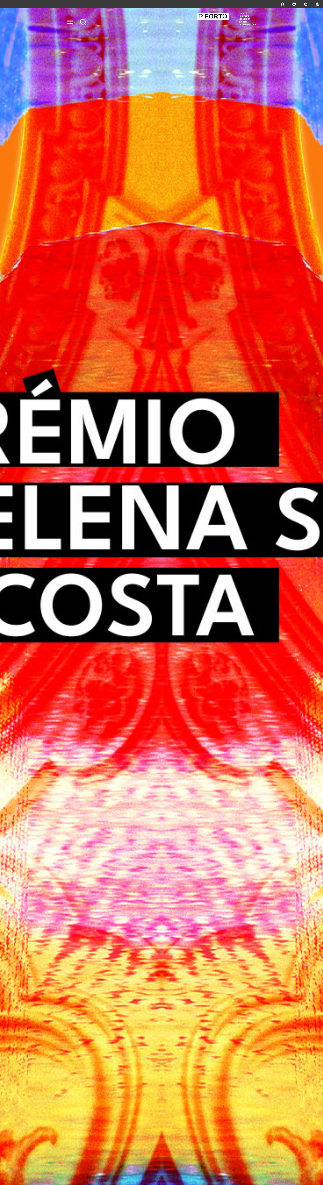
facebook (282, 4)
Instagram (317, 4)
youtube (305, 4)
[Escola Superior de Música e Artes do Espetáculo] (226, 19)
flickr (294, 4)
